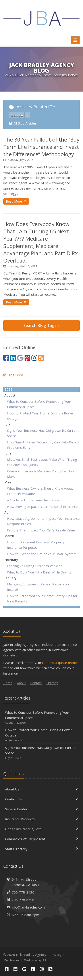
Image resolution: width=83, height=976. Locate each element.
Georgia (17, 115)
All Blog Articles (25, 123)
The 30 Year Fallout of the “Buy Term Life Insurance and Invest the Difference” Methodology (41, 147)
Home (7, 683)
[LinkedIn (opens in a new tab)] (13, 357)
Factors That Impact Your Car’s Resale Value (41, 530)
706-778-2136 (23, 892)
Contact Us (13, 799)
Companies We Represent (25, 839)
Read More (14, 201)
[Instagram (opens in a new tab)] (34, 357)
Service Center (16, 809)
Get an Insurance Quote (23, 829)
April (8, 512)
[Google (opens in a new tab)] (20, 357)
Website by (35, 960)
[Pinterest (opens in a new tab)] (27, 357)
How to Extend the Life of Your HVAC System (42, 554)
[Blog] (41, 357)
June (7, 453)
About (21, 683)
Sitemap (52, 683)
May (7, 482)
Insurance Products (20, 819)
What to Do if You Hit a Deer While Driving (39, 572)
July (7, 424)
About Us (12, 789)
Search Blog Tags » (41, 325)
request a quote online (59, 662)
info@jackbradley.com (28, 907)
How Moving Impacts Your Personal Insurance (42, 506)
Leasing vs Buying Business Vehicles (34, 566)
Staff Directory (16, 849)
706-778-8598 (23, 899)
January (10, 578)
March (9, 536)
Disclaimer (11, 960)
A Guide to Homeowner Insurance (33, 500)
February (11, 560)
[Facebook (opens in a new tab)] (6, 357)
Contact (36, 683)
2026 (8, 389)
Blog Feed (15, 375)
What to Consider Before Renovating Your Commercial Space (37, 717)
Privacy (56, 954)
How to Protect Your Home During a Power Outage (38, 735)
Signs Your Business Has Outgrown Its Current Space (41, 752)
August (9, 395)
